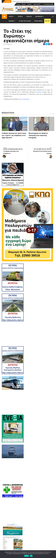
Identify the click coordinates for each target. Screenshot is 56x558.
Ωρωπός (24, 4)
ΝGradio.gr (38, 92)
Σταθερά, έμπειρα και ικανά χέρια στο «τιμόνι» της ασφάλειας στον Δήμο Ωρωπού (14, 135)
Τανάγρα (29, 4)
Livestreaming (25, 99)
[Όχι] (54, 554)
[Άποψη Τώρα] (4, 16)
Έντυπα (18, 4)
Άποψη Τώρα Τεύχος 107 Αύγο (19, 1)
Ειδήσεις (11, 21)
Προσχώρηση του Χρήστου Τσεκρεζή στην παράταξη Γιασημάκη (38, 135)
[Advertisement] (28, 334)
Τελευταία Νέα (36, 4)
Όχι (31, 555)
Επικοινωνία (38, 21)
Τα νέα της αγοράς (25, 21)
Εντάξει (26, 555)
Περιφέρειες (39, 16)
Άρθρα (11, 16)
